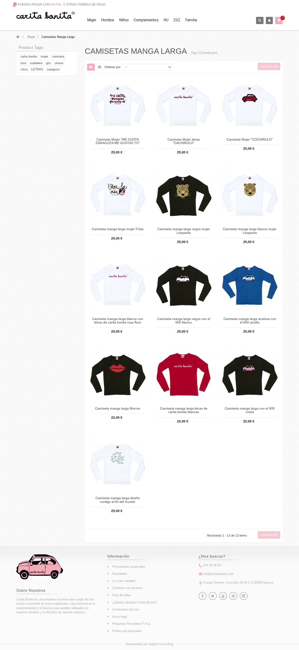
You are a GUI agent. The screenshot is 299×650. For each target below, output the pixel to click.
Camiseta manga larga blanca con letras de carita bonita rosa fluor (117, 320)
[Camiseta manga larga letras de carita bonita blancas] (183, 375)
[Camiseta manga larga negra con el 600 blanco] (183, 285)
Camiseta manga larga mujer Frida (117, 229)
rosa (23, 63)
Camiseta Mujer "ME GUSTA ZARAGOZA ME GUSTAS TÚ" (118, 141)
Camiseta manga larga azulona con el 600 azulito (250, 320)
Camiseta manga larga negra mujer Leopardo (183, 230)
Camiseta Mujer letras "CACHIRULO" (183, 141)
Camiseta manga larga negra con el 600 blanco (183, 320)
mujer (44, 56)
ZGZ (176, 20)
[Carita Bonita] (45, 15)
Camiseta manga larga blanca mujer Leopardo (250, 230)
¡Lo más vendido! (123, 581)
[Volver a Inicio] (17, 37)
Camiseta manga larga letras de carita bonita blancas (183, 410)
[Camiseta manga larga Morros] (118, 375)
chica (24, 69)
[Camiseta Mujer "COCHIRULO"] (250, 106)
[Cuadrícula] (91, 67)
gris (48, 63)
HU (166, 20)
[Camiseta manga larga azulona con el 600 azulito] (250, 285)
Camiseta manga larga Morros (117, 408)
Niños (124, 20)
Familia (191, 20)
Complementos (146, 20)
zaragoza (53, 69)
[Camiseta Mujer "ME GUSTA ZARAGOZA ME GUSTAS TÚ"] (118, 106)
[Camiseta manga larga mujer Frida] (118, 195)
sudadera (36, 63)
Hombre (107, 20)
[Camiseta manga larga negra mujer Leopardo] (183, 195)
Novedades (119, 573)
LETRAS (37, 69)
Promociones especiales (128, 566)
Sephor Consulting (161, 644)
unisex (59, 63)
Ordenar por (112, 67)
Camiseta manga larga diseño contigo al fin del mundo (118, 499)
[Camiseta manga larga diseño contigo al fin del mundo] (118, 464)
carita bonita (28, 56)
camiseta (58, 56)
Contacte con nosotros (127, 588)
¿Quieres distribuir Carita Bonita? (134, 602)
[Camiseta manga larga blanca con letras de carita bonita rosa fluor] (118, 285)
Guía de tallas (121, 595)
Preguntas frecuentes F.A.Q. (131, 623)
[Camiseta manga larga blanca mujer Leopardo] (250, 195)
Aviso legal (119, 616)
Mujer (91, 20)
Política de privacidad (126, 631)
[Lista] (99, 67)
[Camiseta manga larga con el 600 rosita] (250, 375)
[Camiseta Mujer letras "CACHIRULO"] (183, 106)
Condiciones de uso (125, 609)
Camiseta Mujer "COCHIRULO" (250, 139)
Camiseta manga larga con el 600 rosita (250, 410)
